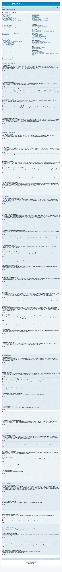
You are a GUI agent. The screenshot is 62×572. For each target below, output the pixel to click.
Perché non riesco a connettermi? (7, 19)
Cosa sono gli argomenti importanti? (7, 57)
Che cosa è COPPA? (5, 16)
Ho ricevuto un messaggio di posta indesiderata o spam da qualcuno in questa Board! (44, 27)
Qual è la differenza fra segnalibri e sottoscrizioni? (39, 41)
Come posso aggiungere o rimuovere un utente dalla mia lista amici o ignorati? (43, 31)
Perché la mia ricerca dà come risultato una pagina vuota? (40, 36)
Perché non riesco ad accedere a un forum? (8, 43)
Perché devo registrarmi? (6, 15)
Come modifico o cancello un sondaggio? (8, 42)
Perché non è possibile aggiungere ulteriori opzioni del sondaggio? (12, 41)
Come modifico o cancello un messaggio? (8, 38)
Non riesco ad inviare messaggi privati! (37, 25)
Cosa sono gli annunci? (5, 56)
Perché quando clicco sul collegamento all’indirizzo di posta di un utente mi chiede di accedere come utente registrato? (16, 34)
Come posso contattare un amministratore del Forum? (39, 55)
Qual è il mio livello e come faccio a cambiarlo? (9, 32)
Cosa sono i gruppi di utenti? (36, 17)
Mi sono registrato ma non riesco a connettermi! (9, 18)
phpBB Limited (28, 528)
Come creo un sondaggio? (6, 40)
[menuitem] (3, 8)
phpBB (28, 561)
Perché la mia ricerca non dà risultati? (37, 35)
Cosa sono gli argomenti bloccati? (7, 58)
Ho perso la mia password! (6, 21)
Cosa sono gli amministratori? (36, 15)
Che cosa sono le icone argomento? (7, 59)
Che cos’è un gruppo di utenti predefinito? (38, 21)
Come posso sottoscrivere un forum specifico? (38, 43)
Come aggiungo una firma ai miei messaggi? (8, 39)
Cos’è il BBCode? (4, 52)
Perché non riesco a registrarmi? (7, 17)
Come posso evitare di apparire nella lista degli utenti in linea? (11, 27)
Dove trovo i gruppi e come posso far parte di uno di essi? (40, 18)
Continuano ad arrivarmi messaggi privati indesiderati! (39, 26)
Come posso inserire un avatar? (7, 31)
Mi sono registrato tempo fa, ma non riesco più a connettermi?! (11, 20)
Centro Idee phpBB (47, 534)
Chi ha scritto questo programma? (37, 51)
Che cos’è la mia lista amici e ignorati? (37, 30)
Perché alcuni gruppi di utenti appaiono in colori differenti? (40, 20)
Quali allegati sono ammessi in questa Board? (38, 47)
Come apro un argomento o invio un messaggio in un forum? (11, 37)
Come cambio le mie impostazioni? (7, 26)
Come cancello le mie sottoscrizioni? (37, 44)
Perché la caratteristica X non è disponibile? (38, 52)
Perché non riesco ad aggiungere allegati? (8, 44)
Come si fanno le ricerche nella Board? (37, 34)
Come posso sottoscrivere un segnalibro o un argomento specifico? (41, 42)
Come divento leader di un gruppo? (37, 19)
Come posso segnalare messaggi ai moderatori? (9, 46)
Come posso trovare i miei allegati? (37, 48)
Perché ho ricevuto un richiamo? (7, 45)
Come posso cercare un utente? (36, 37)
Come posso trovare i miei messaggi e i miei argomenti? (40, 38)
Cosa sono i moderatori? (35, 16)
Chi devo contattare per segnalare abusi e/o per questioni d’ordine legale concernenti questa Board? (45, 54)
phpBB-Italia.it (34, 562)
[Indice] (7, 4)
